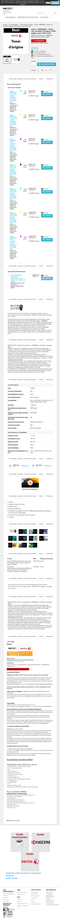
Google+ (46, 70)
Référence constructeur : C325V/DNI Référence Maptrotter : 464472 (18, 285)
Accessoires (44, 17)
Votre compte (36, 890)
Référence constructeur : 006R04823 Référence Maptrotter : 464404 (14, 181)
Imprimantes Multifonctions (28, 17)
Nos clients (6, 901)
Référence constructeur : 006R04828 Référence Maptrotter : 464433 (14, 205)
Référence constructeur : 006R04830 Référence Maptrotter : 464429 (14, 229)
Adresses (33, 902)
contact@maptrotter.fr (52, 904)
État (8, 820)
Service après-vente (22, 903)
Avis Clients (6, 899)
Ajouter (47, 94)
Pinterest (50, 70)
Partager (38, 70)
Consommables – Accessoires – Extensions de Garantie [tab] (22, 79)
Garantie (5, 897)
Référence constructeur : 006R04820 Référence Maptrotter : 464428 (14, 107)
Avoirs (32, 900)
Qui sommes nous (22, 892)
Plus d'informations (55, 2)
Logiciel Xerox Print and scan (15, 661)
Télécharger (25, 466)
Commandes (34, 898)
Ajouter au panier (46, 64)
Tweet (42, 70)
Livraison (19, 899)
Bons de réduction (36, 904)
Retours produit (35, 896)
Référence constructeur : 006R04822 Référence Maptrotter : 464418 (14, 131)
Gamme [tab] (41, 79)
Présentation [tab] (49, 79)
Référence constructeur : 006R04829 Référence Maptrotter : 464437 (14, 254)
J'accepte (48, 2)
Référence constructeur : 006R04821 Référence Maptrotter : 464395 (14, 157)
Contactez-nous (21, 894)
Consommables (10, 17)
